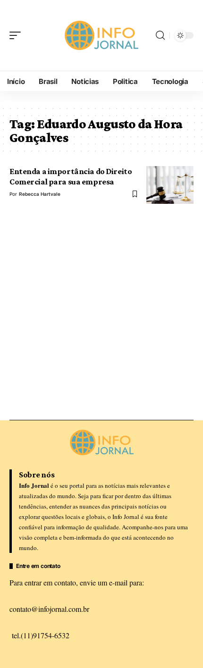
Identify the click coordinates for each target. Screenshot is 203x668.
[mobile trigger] (17, 35)
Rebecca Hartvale (39, 194)
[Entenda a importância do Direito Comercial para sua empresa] (170, 185)
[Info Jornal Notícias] (101, 35)
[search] (160, 35)
